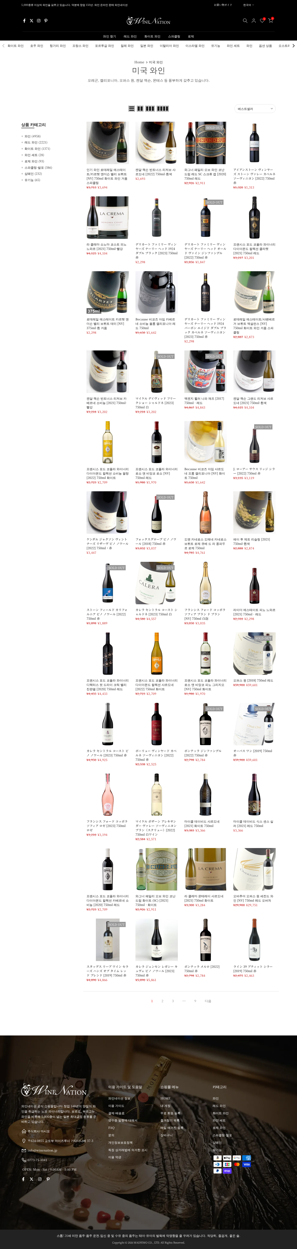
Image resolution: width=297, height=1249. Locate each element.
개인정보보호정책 (120, 1142)
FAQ (111, 1127)
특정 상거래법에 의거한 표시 (127, 1150)
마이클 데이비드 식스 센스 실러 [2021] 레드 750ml (253, 823)
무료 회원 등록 (170, 1113)
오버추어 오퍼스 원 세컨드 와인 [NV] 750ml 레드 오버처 (253, 898)
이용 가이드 (116, 1105)
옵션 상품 (265, 45)
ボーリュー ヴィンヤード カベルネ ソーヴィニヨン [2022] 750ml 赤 (156, 755)
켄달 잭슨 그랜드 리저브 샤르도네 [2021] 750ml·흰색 (253, 400)
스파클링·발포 (38, 167)
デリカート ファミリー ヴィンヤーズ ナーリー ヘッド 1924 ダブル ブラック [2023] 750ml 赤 (156, 250)
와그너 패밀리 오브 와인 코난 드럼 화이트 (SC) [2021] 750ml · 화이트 (155, 900)
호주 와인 (36, 45)
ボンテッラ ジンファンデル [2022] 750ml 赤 (203, 753)
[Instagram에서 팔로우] (39, 20)
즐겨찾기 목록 (170, 1120)
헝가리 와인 (58, 45)
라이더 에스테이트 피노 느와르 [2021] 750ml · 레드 (254, 612)
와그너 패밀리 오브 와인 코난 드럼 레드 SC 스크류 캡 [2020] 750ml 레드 (205, 173)
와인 (249, 45)
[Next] (293, 45)
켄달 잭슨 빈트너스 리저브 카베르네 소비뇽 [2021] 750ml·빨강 (107, 402)
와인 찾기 (109, 36)
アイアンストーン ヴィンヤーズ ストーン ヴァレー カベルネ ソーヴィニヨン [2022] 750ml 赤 (254, 176)
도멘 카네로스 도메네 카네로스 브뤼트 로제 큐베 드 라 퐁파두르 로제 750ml (205, 543)
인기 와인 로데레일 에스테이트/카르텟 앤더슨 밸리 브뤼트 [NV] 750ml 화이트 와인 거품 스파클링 (107, 176)
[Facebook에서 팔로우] (24, 20)
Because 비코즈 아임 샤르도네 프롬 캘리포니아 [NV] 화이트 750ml (204, 473)
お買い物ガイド (223, 5)
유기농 (215, 45)
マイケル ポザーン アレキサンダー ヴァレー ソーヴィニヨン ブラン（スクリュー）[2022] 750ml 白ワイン (156, 828)
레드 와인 (130, 36)
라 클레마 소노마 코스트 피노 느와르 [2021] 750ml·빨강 (107, 246)
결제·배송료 (116, 1113)
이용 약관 (114, 1157)
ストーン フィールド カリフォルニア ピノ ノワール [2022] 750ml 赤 (107, 614)
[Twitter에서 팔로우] (31, 20)
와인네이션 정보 (119, 1098)
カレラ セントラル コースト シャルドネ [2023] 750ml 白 (156, 612)
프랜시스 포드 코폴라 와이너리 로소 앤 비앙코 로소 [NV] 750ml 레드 (156, 473)
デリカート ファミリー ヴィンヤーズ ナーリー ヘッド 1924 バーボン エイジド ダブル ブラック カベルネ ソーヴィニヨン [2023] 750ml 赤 (205, 328)
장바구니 (166, 1135)
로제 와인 (34, 161)
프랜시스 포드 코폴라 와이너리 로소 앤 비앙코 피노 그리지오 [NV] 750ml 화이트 (205, 684)
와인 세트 (233, 45)
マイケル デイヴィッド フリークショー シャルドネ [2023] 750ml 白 (155, 402)
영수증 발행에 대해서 (122, 1120)
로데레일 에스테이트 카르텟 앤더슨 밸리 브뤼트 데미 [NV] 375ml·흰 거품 (108, 323)
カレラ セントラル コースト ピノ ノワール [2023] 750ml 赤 (107, 753)
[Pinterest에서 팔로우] (46, 20)
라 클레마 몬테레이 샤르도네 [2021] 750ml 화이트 (204, 898)
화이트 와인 (152, 36)
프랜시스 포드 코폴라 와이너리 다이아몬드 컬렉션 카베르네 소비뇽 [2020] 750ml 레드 (108, 900)
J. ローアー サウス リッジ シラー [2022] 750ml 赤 (254, 471)
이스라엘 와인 (195, 45)
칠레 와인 (127, 45)
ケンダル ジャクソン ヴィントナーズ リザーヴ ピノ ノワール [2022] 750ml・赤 (107, 543)
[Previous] (3, 45)
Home (139, 62)
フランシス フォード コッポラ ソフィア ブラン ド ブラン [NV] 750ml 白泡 (204, 614)
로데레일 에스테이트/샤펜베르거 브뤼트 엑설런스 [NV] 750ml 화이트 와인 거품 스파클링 (254, 325)
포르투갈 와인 (104, 45)
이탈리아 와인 (169, 45)
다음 (208, 1000)
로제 (191, 36)
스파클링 (174, 36)
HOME (165, 1098)
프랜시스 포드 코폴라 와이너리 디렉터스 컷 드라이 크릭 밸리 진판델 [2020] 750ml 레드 (108, 684)
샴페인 (33, 173)
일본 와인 (146, 45)
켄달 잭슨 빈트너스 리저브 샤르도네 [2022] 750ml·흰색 (155, 171)
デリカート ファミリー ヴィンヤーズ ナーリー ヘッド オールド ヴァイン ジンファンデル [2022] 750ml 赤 (205, 250)
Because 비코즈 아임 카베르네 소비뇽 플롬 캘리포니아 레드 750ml (155, 323)
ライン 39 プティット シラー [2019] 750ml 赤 (253, 968)
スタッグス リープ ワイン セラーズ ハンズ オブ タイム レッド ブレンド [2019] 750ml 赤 (107, 970)
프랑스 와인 (80, 45)
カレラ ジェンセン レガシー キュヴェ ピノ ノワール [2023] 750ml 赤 (156, 970)
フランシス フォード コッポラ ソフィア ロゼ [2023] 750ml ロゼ (107, 825)
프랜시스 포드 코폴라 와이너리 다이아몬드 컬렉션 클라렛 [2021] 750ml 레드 (254, 248)
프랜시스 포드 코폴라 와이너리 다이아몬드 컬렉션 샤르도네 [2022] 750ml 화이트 (156, 684)
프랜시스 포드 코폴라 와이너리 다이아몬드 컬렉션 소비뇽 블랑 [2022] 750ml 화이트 (108, 473)
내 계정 (165, 1105)
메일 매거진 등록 (172, 1127)
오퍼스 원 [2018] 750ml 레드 (253, 680)
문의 (111, 1135)
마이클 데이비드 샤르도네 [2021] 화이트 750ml (202, 823)
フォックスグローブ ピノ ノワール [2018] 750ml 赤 (155, 541)
